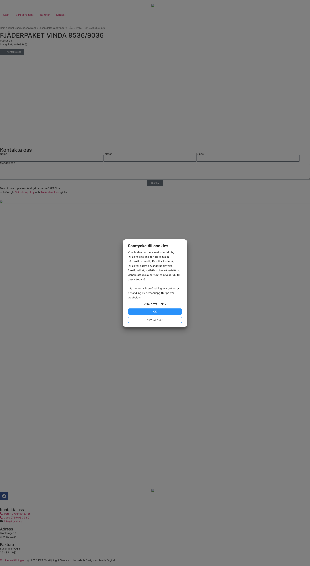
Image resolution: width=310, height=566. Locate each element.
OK (155, 311)
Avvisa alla (155, 319)
